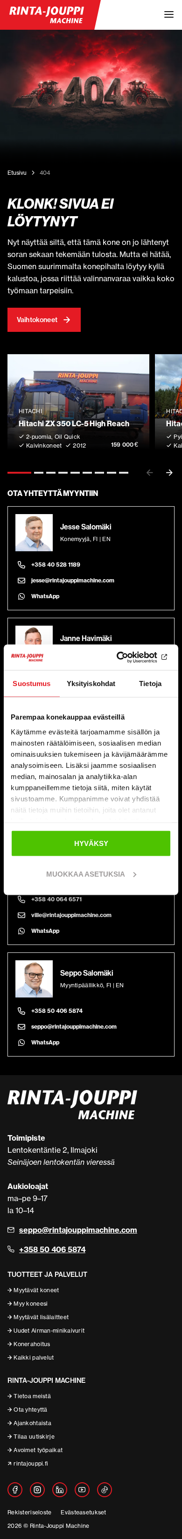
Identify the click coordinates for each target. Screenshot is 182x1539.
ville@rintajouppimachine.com (71, 915)
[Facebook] (14, 1489)
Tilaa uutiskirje (34, 1436)
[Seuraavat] (169, 472)
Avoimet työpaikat (38, 1450)
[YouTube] (82, 1489)
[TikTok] (104, 1489)
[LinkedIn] (59, 1489)
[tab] (19, 473)
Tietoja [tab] (150, 683)
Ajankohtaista (32, 1423)
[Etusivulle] (46, 15)
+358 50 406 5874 (57, 1010)
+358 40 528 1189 (55, 564)
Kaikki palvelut (34, 1357)
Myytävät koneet (36, 1290)
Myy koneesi (31, 1303)
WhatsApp (45, 596)
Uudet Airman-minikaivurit (49, 1330)
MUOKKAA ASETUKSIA (85, 874)
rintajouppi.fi (31, 1463)
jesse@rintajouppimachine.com (72, 580)
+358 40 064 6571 (56, 899)
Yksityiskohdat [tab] (91, 683)
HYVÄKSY (91, 843)
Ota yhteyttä (30, 1409)
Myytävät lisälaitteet (41, 1317)
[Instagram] (37, 1489)
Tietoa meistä (32, 1396)
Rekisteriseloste (29, 1512)
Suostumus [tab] (31, 683)
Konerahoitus (32, 1344)
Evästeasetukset (83, 1512)
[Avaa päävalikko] (169, 14)
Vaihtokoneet (37, 320)
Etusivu (17, 172)
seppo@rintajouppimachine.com (74, 1026)
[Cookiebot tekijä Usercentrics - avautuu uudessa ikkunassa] (130, 657)
